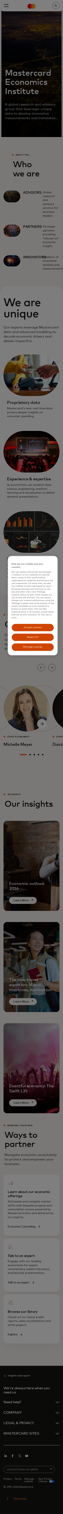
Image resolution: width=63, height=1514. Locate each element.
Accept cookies (32, 627)
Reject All (32, 637)
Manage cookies (32, 647)
